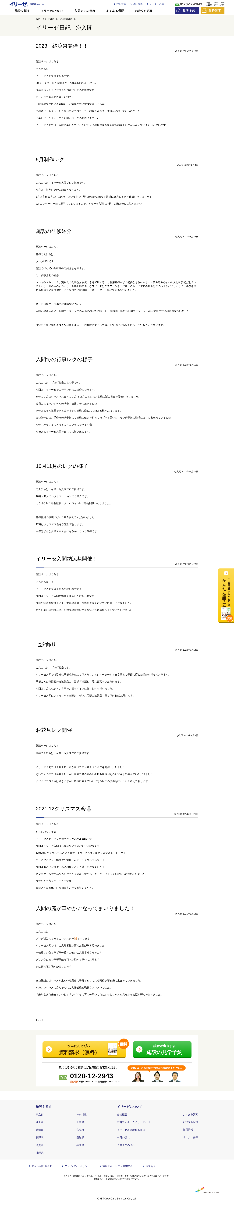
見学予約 (189, 10)
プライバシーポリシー (77, 1166)
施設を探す (22, 10)
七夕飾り (46, 644)
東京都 (39, 1114)
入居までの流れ (84, 10)
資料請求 (215, 10)
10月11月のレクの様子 (62, 466)
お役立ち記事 (143, 10)
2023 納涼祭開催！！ (62, 46)
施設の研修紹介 (54, 231)
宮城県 (80, 1129)
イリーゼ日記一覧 (50, 19)
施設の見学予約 (164, 1049)
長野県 (39, 1137)
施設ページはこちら (47, 61)
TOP (38, 19)
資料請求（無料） (79, 1049)
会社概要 (138, 4)
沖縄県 (39, 1152)
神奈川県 (81, 1114)
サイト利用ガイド (42, 1166)
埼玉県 (39, 1122)
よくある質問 (115, 10)
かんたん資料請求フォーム (226, 591)
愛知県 (80, 1137)
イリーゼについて (52, 10)
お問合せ (150, 1166)
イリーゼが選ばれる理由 (131, 1129)
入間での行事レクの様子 (64, 359)
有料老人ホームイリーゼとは (133, 1122)
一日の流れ (123, 1137)
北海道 (39, 1129)
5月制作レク (50, 159)
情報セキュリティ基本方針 (117, 1166)
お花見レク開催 (54, 730)
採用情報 (121, 4)
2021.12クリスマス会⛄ (64, 809)
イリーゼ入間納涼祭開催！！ (69, 559)
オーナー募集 (157, 4)
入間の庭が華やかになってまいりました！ (85, 908)
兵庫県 (80, 1145)
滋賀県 (39, 1145)
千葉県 (80, 1122)
